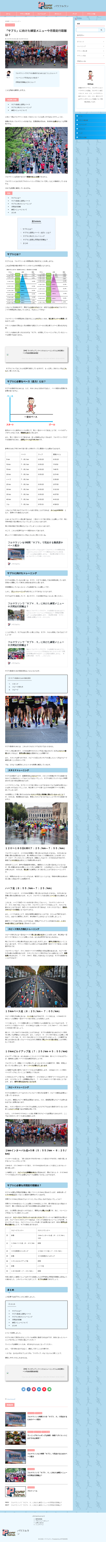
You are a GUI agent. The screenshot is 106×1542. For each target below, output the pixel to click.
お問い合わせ (40, 1523)
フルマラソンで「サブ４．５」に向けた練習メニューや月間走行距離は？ (36, 1502)
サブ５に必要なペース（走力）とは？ (36, 232)
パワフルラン (61, 6)
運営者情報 (39, 1519)
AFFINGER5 (64, 1539)
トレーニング (41, 14)
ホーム (8, 14)
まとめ (25, 243)
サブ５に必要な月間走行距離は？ (35, 240)
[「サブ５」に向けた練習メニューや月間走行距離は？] (39, 1389)
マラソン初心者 (25, 14)
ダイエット (58, 14)
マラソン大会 (91, 14)
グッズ (75, 14)
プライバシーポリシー (42, 1521)
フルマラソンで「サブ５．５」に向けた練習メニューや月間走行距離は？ (36, 1505)
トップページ (40, 1524)
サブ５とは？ (27, 229)
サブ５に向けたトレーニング (33, 236)
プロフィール (32, 1491)
